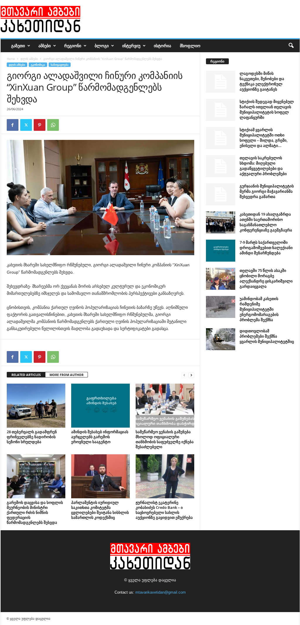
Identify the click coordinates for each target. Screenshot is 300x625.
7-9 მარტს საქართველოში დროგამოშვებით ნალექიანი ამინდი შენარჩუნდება (266, 247)
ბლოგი (102, 45)
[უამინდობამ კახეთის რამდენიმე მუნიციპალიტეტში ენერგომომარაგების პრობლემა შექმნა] (220, 307)
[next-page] (191, 375)
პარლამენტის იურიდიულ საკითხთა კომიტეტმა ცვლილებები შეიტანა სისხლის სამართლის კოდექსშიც (100, 510)
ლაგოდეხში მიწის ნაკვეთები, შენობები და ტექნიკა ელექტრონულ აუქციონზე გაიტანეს (262, 81)
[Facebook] (12, 125)
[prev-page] (184, 375)
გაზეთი (18, 45)
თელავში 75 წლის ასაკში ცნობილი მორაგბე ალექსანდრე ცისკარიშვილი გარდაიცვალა (266, 278)
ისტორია (162, 45)
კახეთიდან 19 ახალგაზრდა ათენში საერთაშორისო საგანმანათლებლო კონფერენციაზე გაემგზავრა (266, 222)
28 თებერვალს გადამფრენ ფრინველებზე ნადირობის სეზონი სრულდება (32, 436)
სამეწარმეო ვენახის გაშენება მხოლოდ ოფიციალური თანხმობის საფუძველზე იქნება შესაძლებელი (165, 439)
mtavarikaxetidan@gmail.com (160, 592)
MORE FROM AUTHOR (66, 374)
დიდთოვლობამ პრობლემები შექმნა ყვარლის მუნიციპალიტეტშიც (267, 336)
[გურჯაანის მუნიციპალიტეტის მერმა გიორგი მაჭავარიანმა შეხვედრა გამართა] (220, 194)
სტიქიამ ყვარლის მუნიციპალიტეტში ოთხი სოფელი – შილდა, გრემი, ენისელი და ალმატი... (263, 137)
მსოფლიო (190, 45)
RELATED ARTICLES (26, 374)
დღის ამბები (29, 59)
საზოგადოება (60, 65)
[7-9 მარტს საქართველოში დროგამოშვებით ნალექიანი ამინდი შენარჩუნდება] (220, 251)
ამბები (44, 45)
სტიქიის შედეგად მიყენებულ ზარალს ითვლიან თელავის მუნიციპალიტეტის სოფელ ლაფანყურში (267, 109)
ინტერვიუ (131, 45)
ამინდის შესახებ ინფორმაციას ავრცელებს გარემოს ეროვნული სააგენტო (99, 436)
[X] (26, 125)
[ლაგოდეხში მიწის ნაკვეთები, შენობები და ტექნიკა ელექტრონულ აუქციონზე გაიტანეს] (220, 82)
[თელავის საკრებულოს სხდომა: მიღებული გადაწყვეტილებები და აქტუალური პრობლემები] (220, 166)
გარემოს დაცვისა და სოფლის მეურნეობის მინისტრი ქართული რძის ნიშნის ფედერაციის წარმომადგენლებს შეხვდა (35, 512)
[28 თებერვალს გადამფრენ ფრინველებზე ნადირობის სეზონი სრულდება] (36, 406)
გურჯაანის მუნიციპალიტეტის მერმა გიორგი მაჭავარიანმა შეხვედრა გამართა (267, 191)
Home (11, 59)
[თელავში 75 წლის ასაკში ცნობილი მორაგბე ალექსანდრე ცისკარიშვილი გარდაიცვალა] (220, 279)
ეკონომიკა (38, 65)
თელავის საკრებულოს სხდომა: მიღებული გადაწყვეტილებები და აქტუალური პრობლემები (263, 165)
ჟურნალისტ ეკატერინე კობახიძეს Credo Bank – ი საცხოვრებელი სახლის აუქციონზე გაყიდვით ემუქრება (164, 510)
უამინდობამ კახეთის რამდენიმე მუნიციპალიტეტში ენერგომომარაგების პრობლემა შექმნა (259, 309)
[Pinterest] (39, 125)
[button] (290, 45)
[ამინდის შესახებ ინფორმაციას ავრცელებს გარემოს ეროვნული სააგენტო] (100, 406)
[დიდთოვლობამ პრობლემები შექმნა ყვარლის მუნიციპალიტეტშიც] (220, 339)
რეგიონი (72, 45)
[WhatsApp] (53, 125)
